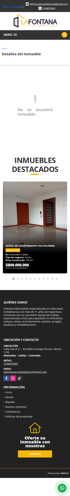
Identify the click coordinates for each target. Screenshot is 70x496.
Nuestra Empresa (15, 407)
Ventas (9, 397)
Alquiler (10, 402)
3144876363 (49, 8)
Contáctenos (12, 411)
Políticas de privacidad (18, 416)
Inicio (4, 48)
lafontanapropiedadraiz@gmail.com (49, 4)
